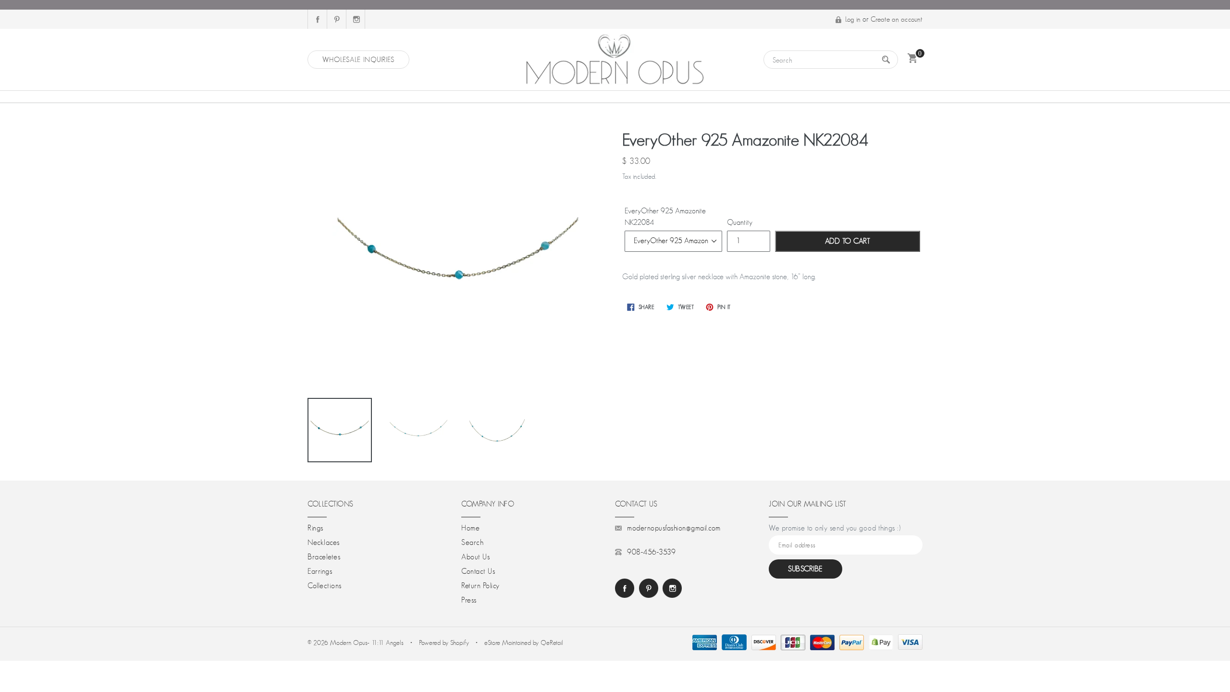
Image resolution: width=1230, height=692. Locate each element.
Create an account (896, 19)
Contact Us (478, 571)
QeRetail (552, 642)
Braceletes (324, 557)
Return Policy (480, 585)
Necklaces (324, 542)
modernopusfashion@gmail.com (674, 528)
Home (470, 528)
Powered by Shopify (444, 642)
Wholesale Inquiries (358, 59)
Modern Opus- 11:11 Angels (368, 642)
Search (472, 542)
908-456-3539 (651, 552)
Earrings (320, 571)
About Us (475, 557)
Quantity (739, 222)
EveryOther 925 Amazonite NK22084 (665, 217)
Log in (853, 19)
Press (469, 600)
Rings (315, 528)
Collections (325, 585)
